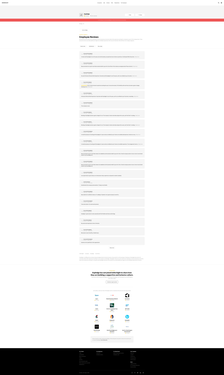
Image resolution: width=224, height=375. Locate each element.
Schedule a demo (99, 354)
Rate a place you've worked (84, 362)
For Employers (124, 2)
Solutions (98, 353)
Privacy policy (133, 358)
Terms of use (133, 359)
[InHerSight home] (5, 2)
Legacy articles (133, 363)
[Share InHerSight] (132, 372)
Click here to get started (112, 282)
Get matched (94, 15)
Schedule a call (116, 354)
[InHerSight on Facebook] (134, 372)
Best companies (82, 356)
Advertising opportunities (118, 353)
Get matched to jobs (83, 361)
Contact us (132, 356)
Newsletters (117, 2)
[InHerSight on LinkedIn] (140, 372)
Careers (131, 354)
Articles (108, 2)
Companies (99, 2)
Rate (130, 14)
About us (132, 353)
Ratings (81, 23)
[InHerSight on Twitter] (137, 372)
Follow (140, 14)
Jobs (104, 2)
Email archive (133, 366)
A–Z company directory (135, 365)
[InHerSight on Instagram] (143, 372)
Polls (112, 2)
